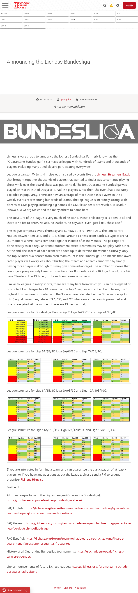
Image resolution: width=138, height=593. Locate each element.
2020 (26, 19)
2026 (26, 13)
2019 (49, 19)
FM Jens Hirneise (32, 480)
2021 (3, 19)
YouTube (80, 587)
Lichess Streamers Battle (113, 174)
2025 (49, 13)
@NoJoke (66, 99)
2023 (96, 13)
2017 (96, 19)
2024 (72, 13)
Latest (4, 13)
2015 (3, 25)
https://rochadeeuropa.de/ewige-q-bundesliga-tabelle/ (44, 500)
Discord (68, 587)
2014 (26, 25)
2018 (72, 19)
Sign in (129, 5)
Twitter (56, 587)
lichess (21, 5)
